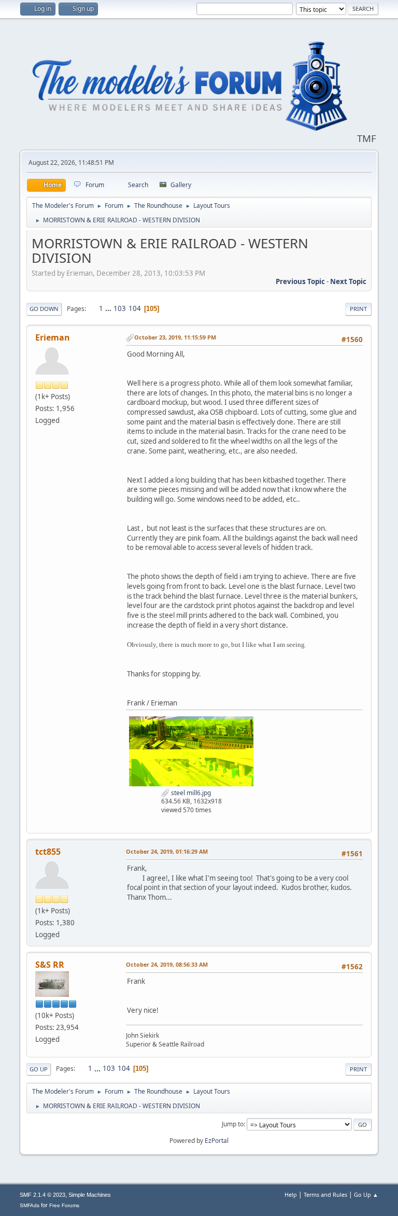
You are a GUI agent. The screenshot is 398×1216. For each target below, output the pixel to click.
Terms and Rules (325, 1194)
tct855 (48, 851)
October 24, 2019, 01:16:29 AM (167, 851)
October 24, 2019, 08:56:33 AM (167, 964)
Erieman (52, 337)
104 (135, 308)
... (109, 308)
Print (358, 309)
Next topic (348, 281)
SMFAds (29, 1205)
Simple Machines (89, 1195)
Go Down (44, 309)
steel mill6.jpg (190, 792)
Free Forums (64, 1205)
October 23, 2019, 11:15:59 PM (175, 337)
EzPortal (217, 1140)
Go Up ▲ (366, 1194)
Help (291, 1194)
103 (119, 308)
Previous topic (300, 281)
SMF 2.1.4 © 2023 (42, 1195)
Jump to (233, 1124)
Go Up (39, 1069)
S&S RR (49, 964)
